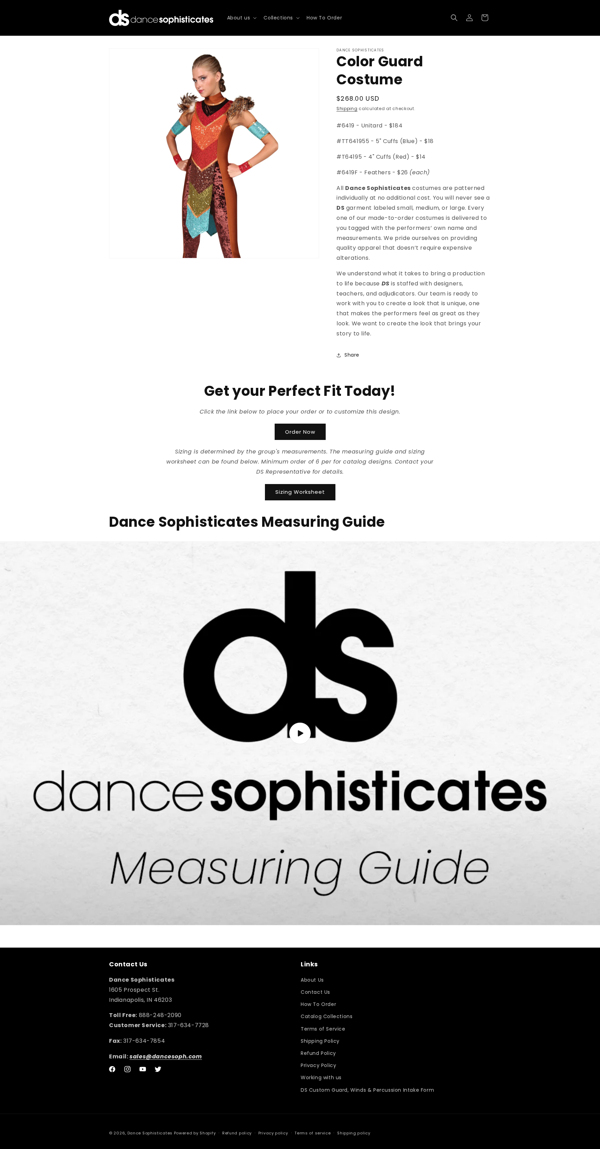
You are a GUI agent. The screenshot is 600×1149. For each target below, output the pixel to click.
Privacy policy (273, 1133)
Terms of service (312, 1133)
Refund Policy (318, 1053)
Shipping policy (353, 1133)
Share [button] (351, 354)
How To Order (318, 1004)
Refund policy (237, 1133)
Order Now (300, 431)
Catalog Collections (326, 1016)
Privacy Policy (318, 1065)
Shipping (347, 108)
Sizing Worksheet (300, 492)
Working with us (321, 1077)
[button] (241, 17)
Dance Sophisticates (150, 1133)
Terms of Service (323, 1028)
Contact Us (315, 992)
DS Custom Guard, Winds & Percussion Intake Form (367, 1089)
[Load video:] (300, 733)
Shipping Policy (320, 1041)
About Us (312, 979)
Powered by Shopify (195, 1133)
